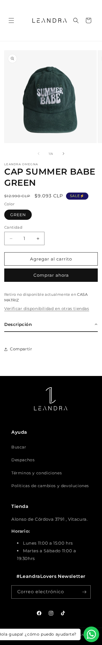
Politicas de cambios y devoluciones (50, 485)
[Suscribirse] (84, 592)
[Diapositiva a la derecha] (63, 153)
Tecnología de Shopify (73, 635)
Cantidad (13, 227)
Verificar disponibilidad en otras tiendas (46, 308)
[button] (11, 20)
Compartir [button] (21, 349)
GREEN (18, 214)
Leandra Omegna (38, 635)
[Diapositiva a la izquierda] (38, 153)
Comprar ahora (51, 275)
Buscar (18, 447)
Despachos (23, 459)
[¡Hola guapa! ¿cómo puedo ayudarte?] (91, 634)
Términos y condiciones (36, 473)
